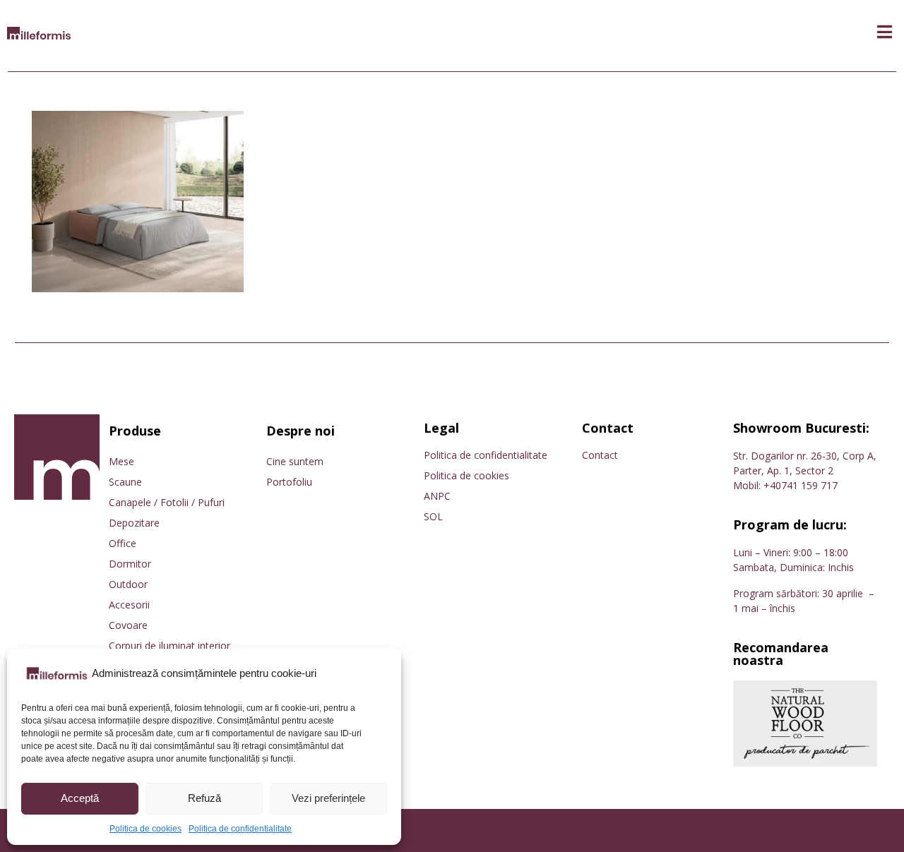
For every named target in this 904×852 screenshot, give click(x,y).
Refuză (204, 798)
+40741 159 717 (800, 485)
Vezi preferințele (328, 798)
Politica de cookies (145, 829)
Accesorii (129, 604)
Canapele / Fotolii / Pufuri (167, 502)
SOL (433, 516)
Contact (600, 455)
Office (122, 543)
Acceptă (80, 798)
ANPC (437, 496)
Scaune (125, 481)
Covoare (128, 625)
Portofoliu (289, 481)
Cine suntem (294, 461)
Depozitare (134, 522)
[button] (884, 32)
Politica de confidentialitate (240, 829)
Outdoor (128, 584)
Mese (121, 461)
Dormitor (130, 563)
